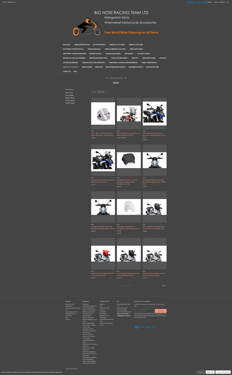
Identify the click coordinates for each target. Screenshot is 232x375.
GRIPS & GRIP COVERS (136, 49)
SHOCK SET (163, 58)
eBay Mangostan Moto (136, 67)
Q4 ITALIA (102, 310)
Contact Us (67, 71)
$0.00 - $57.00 (69, 93)
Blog (75, 71)
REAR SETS (135, 58)
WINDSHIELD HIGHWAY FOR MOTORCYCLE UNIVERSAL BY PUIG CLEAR (128, 229)
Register (222, 2)
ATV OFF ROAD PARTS (99, 45)
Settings (200, 372)
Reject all (210, 372)
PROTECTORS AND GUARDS (119, 58)
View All (102, 325)
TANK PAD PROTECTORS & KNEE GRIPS (93, 62)
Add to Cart (129, 210)
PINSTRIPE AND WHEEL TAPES (98, 58)
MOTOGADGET (129, 53)
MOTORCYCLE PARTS (144, 53)
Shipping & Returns (152, 67)
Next (163, 285)
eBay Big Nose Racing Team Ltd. (116, 67)
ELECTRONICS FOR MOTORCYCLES (73, 49)
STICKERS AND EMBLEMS (70, 62)
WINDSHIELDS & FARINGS (70, 67)
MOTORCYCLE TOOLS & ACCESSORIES (74, 58)
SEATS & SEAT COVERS (148, 58)
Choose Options (103, 116)
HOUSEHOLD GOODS (95, 53)
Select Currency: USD (9, 2)
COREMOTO (103, 312)
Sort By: (94, 92)
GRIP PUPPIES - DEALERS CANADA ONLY (74, 53)
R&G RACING (103, 314)
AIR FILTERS (66, 45)
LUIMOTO (102, 304)
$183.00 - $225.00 (70, 103)
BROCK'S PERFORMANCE (106, 323)
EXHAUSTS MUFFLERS (94, 49)
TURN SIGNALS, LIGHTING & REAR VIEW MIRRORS (123, 62)
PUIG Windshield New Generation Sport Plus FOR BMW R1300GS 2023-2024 (154, 135)
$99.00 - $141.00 (69, 98)
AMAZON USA (99, 67)
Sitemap (67, 319)
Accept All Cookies (223, 372)
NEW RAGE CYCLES (105, 315)
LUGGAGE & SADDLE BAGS (113, 53)
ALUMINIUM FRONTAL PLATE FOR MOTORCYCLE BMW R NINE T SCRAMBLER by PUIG (127, 182)
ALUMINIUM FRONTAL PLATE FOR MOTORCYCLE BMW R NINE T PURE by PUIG (154, 182)
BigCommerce (74, 368)
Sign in (216, 2)
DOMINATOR (103, 317)
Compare (102, 113)
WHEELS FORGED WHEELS (149, 62)
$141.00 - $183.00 (70, 100)
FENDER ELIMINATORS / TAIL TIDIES (115, 49)
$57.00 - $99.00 (69, 95)
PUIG (101, 306)
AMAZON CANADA (87, 67)
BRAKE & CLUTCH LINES (136, 45)
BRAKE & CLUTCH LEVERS (117, 45)
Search (210, 2)
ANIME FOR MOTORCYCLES (82, 45)
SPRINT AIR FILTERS (105, 308)
